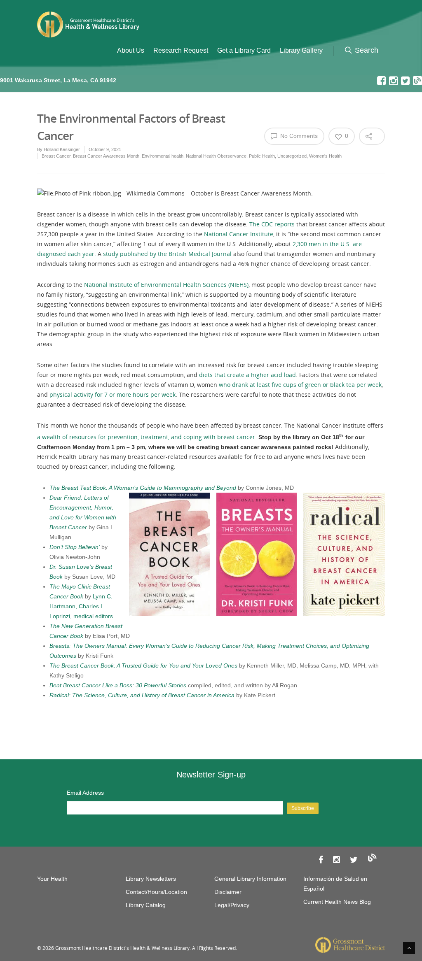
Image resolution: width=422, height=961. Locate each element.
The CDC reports (272, 224)
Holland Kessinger (62, 149)
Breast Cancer (56, 156)
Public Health (262, 156)
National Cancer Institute (238, 234)
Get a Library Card (244, 50)
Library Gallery (301, 50)
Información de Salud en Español (335, 883)
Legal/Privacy (231, 905)
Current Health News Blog (337, 901)
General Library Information (250, 878)
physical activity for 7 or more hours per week (112, 394)
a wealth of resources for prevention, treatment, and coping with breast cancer (146, 437)
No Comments (298, 136)
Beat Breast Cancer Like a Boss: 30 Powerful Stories (117, 685)
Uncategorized (292, 156)
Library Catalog (146, 905)
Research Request (180, 50)
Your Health (52, 878)
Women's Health (325, 156)
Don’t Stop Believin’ (74, 547)
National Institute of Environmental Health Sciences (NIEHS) (166, 285)
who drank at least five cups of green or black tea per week (300, 385)
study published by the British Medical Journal (167, 254)
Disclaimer (227, 892)
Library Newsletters (151, 878)
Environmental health (162, 156)
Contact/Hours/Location (156, 892)
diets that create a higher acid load (247, 375)
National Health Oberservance (216, 156)
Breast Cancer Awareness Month (106, 156)
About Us (130, 50)
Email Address (85, 792)
